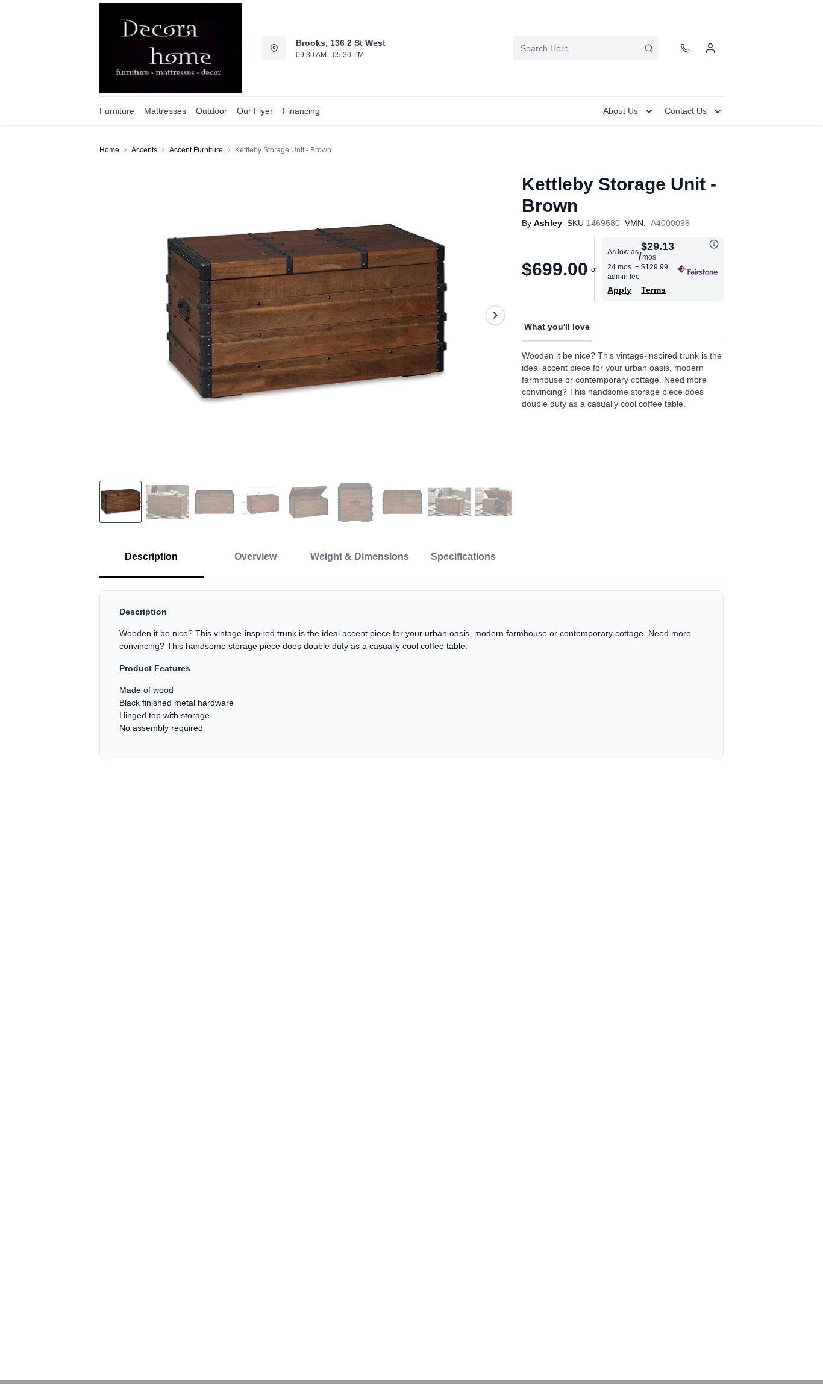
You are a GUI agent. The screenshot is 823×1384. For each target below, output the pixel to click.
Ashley (548, 223)
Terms (653, 290)
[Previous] (116, 315)
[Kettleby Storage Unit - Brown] (305, 315)
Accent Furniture (196, 150)
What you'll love (557, 326)
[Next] (495, 315)
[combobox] (586, 48)
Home (109, 150)
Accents (144, 150)
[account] (710, 48)
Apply (619, 290)
